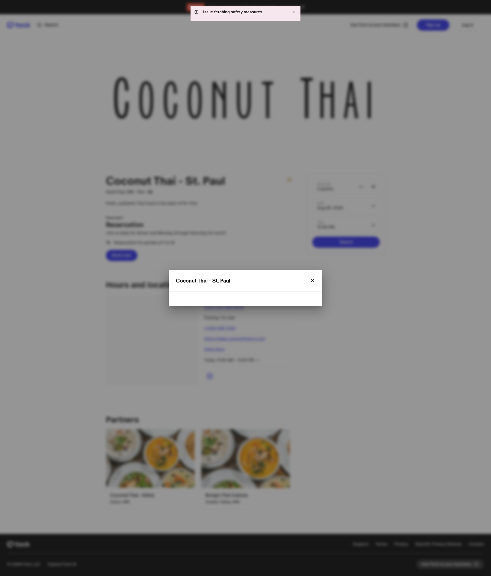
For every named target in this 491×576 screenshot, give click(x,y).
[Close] (312, 280)
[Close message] (293, 12)
